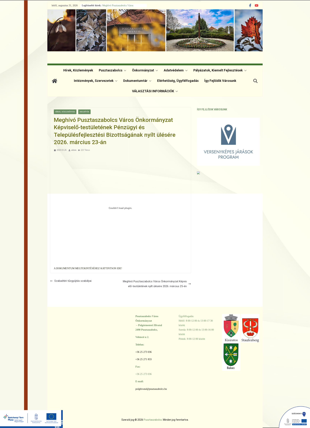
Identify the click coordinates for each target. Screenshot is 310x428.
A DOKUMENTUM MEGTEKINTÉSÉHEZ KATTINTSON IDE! (88, 268)
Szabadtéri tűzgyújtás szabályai (72, 280)
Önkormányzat (143, 70)
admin (73, 150)
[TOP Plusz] (31, 416)
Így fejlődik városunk (220, 81)
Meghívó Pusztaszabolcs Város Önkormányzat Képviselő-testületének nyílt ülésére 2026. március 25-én (155, 284)
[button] (124, 70)
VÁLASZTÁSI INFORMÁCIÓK (153, 91)
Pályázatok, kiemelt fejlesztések (218, 70)
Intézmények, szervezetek (94, 81)
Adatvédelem (174, 70)
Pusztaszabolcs (110, 70)
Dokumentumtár (135, 81)
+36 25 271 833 (143, 359)
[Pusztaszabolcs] (54, 81)
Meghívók (84, 112)
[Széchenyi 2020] (278, 416)
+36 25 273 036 (143, 352)
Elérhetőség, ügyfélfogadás (178, 81)
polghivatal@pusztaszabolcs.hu (151, 389)
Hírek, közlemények (78, 70)
